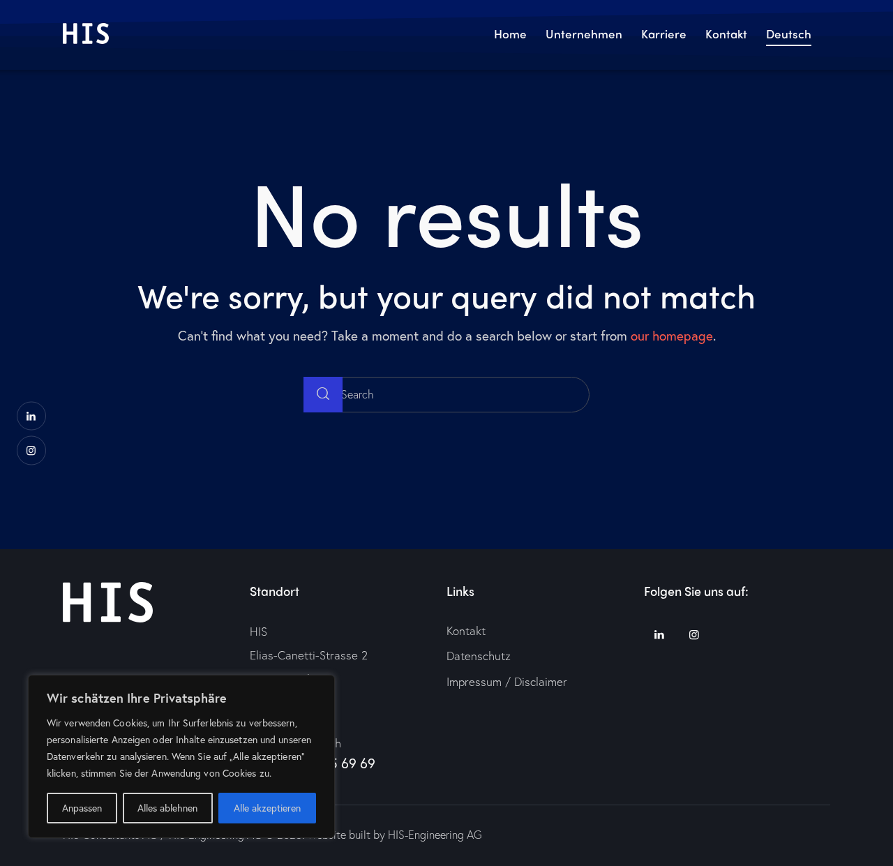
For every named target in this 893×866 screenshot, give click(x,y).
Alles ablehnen (167, 807)
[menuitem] (789, 35)
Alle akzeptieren (267, 807)
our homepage (672, 335)
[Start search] (323, 394)
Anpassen (82, 807)
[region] (181, 756)
